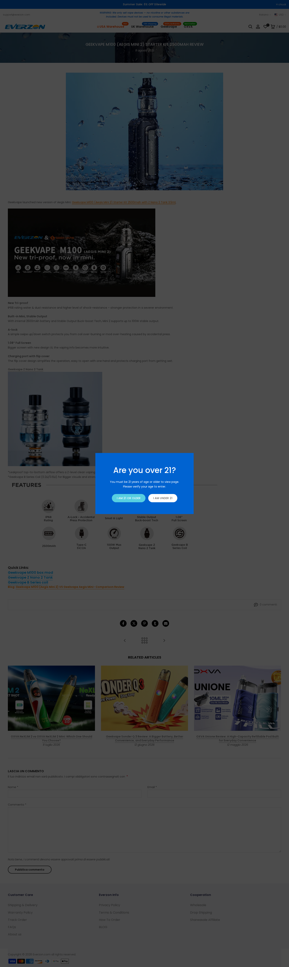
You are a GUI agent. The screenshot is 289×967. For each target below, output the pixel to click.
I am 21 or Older (129, 498)
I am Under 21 (162, 498)
